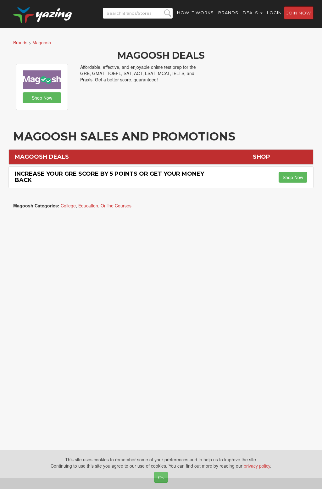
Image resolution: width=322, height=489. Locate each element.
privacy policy (257, 466)
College (68, 205)
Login (274, 12)
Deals (251, 12)
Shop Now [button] (42, 98)
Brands (228, 12)
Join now (298, 12)
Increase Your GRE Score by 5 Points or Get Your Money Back (109, 177)
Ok (161, 477)
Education (88, 205)
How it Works (195, 12)
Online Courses (116, 205)
